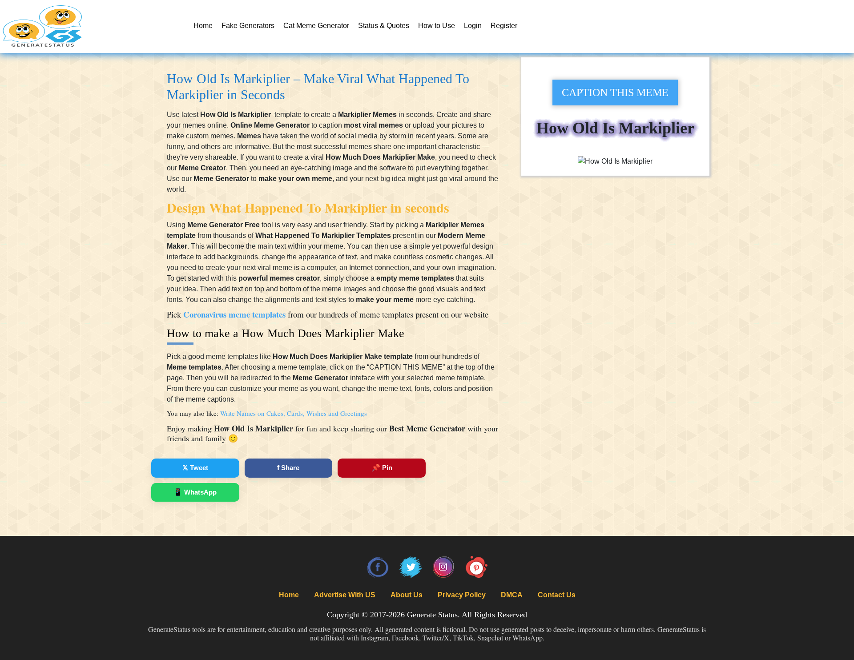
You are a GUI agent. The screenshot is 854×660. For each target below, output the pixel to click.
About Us (407, 595)
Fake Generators (248, 25)
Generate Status (432, 614)
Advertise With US (344, 595)
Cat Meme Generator (316, 25)
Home (203, 25)
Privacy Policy (462, 595)
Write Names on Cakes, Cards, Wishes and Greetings (293, 413)
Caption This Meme (615, 92)
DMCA (512, 595)
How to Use (436, 25)
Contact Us (557, 595)
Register (504, 25)
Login (473, 25)
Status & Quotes (383, 25)
